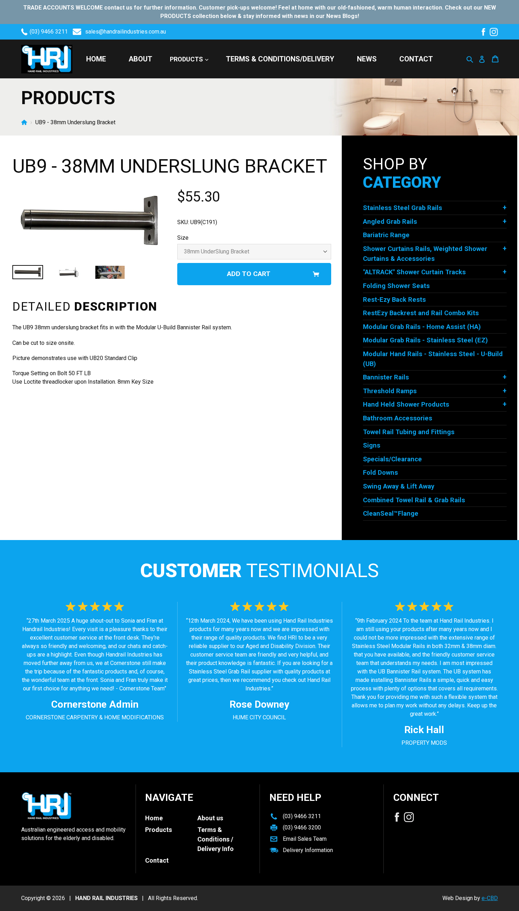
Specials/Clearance (392, 459)
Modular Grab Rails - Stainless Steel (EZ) (425, 340)
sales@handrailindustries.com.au (125, 31)
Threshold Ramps (390, 391)
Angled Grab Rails (390, 221)
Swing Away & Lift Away (398, 486)
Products (187, 59)
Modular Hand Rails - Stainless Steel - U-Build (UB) (433, 358)
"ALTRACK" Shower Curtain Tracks (414, 272)
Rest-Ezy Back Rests (394, 299)
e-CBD (490, 898)
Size (183, 237)
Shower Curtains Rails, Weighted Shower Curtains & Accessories (425, 253)
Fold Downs (380, 472)
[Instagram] (494, 32)
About (140, 59)
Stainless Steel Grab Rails (402, 207)
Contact (416, 59)
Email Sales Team (305, 838)
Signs (371, 445)
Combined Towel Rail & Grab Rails (414, 500)
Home (96, 59)
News (367, 59)
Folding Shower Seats (396, 285)
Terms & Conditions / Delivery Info (215, 839)
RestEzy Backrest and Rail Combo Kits (421, 313)
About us (210, 818)
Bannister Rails (386, 377)
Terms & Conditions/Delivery (280, 59)
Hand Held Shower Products (406, 404)
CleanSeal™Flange (390, 513)
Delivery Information (308, 850)
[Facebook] (483, 32)
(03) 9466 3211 (49, 31)
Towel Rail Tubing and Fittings (408, 432)
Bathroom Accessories (397, 418)
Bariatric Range (386, 235)
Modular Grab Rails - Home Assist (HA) (422, 326)
